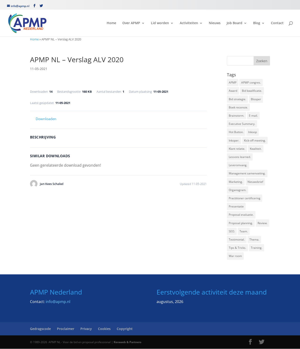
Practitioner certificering (244, 198)
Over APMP (131, 23)
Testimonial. (237, 240)
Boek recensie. (238, 107)
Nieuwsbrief (255, 182)
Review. (262, 223)
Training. (256, 248)
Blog (256, 23)
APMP (232, 82)
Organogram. (237, 190)
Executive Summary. (242, 124)
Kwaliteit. (256, 149)
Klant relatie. (237, 149)
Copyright (125, 328)
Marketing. (236, 182)
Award (233, 91)
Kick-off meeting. (255, 140)
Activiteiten (189, 23)
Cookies (104, 328)
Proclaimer (65, 328)
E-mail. (253, 116)
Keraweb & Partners (127, 342)
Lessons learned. (240, 157)
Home (111, 23)
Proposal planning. (241, 223)
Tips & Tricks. (237, 248)
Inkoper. (234, 140)
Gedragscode (40, 328)
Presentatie (236, 206)
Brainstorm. (236, 116)
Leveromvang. (238, 165)
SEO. (232, 231)
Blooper (256, 99)
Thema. (254, 240)
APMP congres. (251, 82)
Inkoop (252, 132)
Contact (277, 23)
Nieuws (215, 23)
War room (235, 256)
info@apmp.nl (58, 301)
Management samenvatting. (247, 173)
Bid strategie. (237, 99)
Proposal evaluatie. (241, 215)
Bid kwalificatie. (252, 91)
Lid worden (160, 23)
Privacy (86, 328)
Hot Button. (236, 132)
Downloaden (46, 118)
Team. (244, 231)
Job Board (234, 23)
